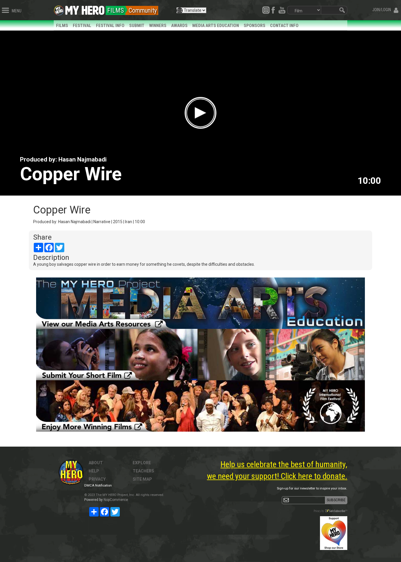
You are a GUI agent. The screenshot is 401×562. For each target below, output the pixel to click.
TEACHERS (143, 471)
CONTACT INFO (284, 25)
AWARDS (179, 25)
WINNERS (157, 25)
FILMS (62, 25)
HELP (94, 471)
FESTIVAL (82, 25)
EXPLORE (142, 462)
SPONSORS (254, 25)
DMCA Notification (98, 485)
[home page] (85, 8)
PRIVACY (97, 479)
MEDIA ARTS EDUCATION (215, 25)
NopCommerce (116, 500)
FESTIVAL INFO (110, 25)
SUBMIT (136, 25)
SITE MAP (142, 479)
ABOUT (96, 462)
